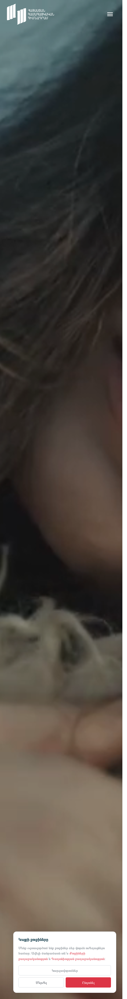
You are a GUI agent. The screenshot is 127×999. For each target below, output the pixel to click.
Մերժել (41, 982)
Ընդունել (88, 982)
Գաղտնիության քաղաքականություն (77, 958)
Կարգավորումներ (65, 970)
